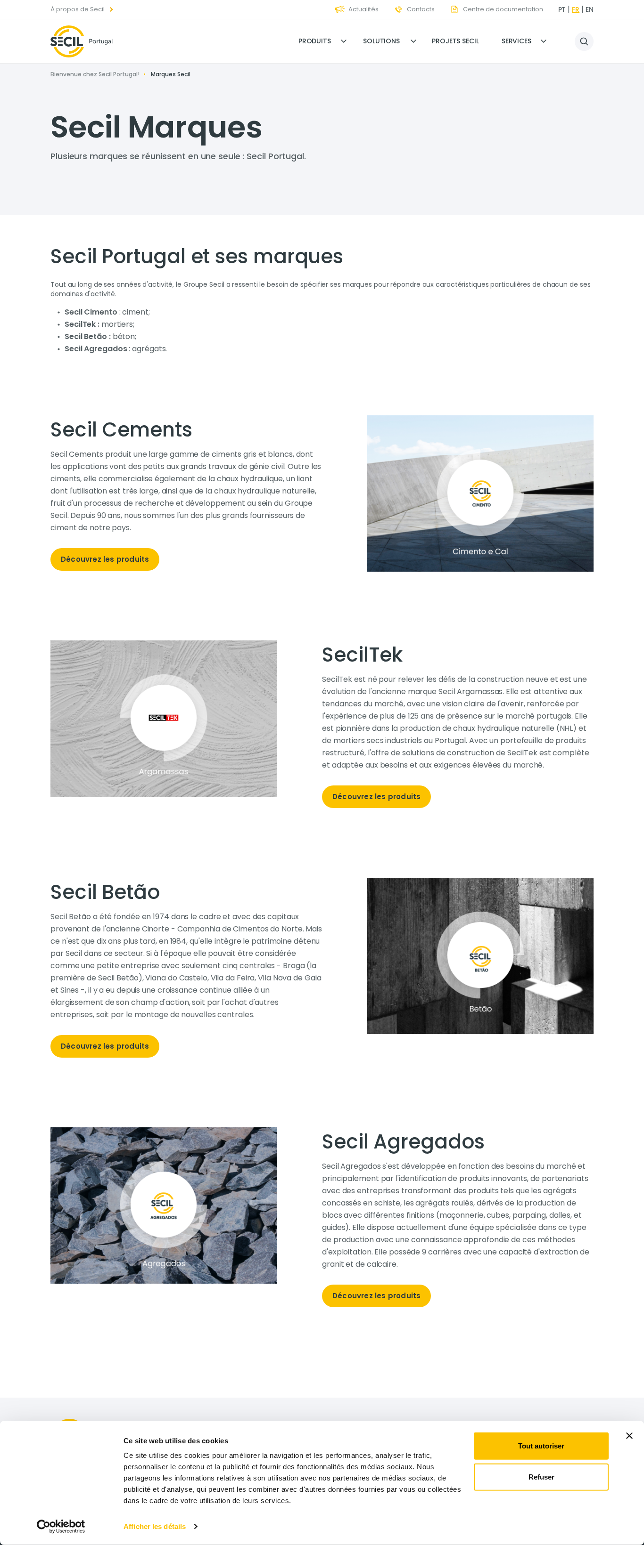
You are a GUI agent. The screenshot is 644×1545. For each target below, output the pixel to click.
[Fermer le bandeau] (629, 1435)
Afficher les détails (155, 1526)
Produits (314, 41)
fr (575, 9)
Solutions (381, 41)
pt (562, 9)
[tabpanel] (186, 497)
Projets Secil (455, 41)
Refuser (541, 1476)
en (590, 9)
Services (516, 41)
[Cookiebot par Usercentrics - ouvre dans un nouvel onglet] (61, 1527)
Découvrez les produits (105, 559)
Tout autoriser (541, 1446)
